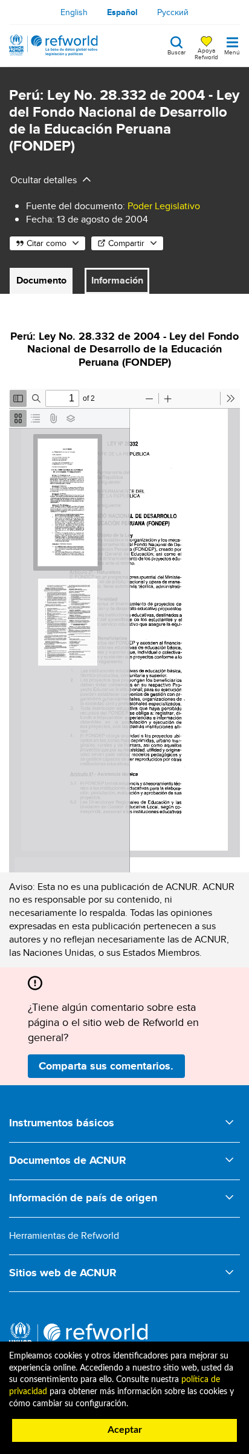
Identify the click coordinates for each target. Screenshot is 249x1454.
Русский (173, 12)
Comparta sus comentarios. (106, 1066)
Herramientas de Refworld (64, 1235)
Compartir (126, 243)
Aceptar (125, 1430)
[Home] (53, 45)
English (74, 12)
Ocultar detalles (43, 180)
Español (122, 12)
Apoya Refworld (206, 53)
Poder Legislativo (164, 206)
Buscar (176, 51)
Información (117, 280)
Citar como (46, 243)
